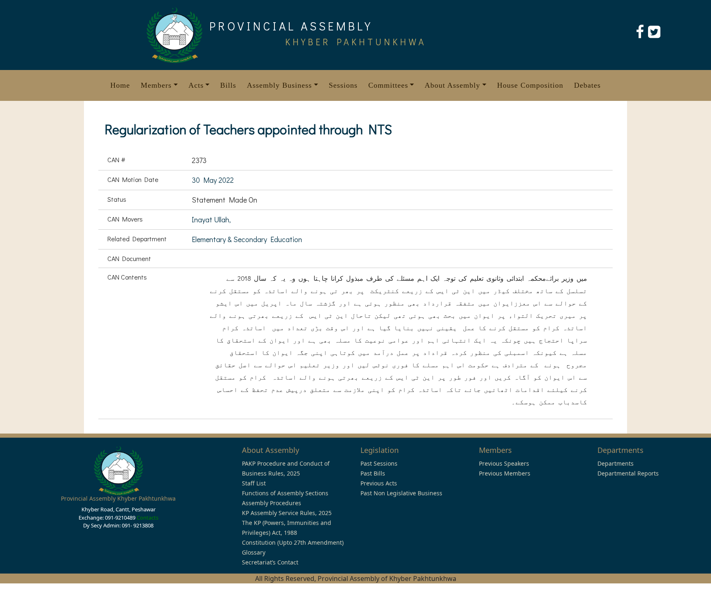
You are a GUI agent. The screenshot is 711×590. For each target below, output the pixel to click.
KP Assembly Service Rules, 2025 (287, 513)
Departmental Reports (628, 473)
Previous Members (504, 473)
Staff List (254, 483)
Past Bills (372, 473)
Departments (615, 463)
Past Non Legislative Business (401, 493)
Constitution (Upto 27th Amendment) (293, 542)
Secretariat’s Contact (270, 562)
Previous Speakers (504, 463)
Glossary (253, 552)
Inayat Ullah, (211, 219)
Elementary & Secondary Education (247, 239)
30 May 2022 (213, 180)
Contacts (147, 517)
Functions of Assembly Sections (285, 493)
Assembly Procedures (271, 503)
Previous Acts (378, 483)
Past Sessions (378, 463)
